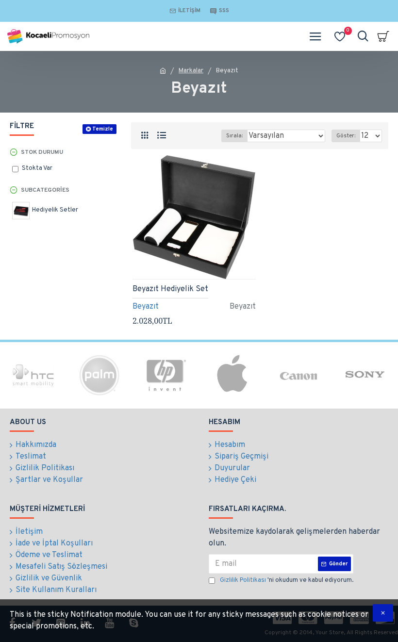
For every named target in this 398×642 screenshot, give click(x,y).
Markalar (191, 71)
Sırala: (234, 136)
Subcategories (45, 190)
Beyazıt (146, 307)
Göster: (345, 136)
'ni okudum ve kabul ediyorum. (286, 580)
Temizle (102, 129)
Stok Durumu (42, 152)
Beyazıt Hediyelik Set (170, 289)
